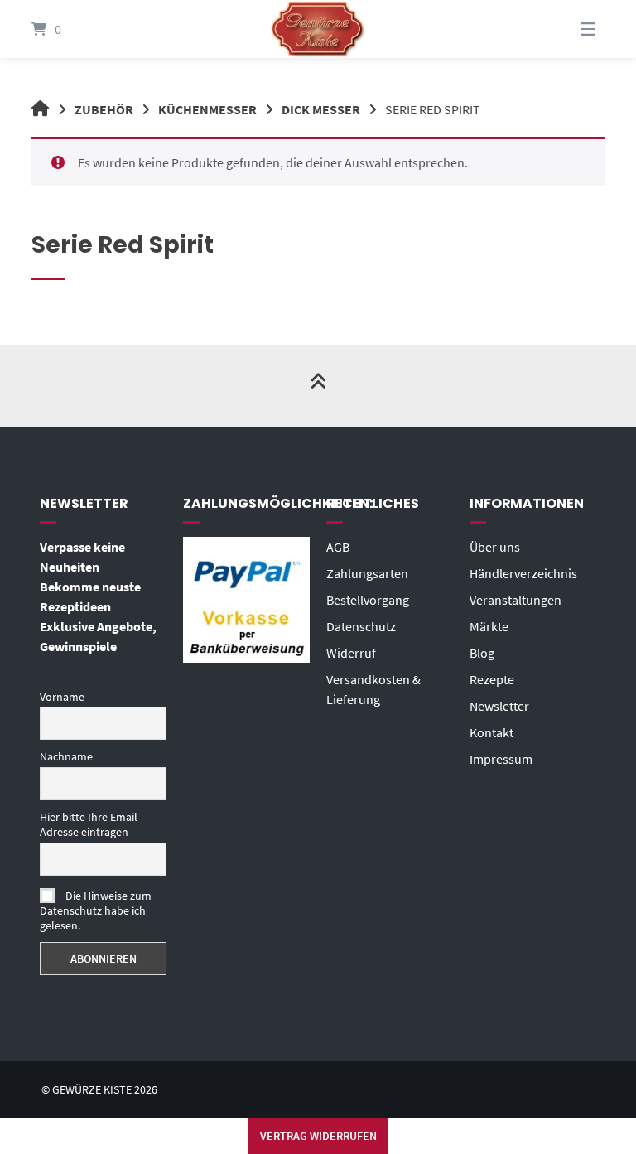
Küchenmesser (207, 109)
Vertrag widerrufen (318, 1135)
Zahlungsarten (367, 573)
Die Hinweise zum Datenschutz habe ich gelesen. (96, 910)
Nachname (66, 756)
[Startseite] (318, 29)
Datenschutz (361, 626)
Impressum (501, 759)
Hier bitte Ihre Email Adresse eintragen (88, 824)
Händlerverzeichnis (523, 573)
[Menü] (567, 29)
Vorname (62, 696)
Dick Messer (321, 109)
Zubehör (104, 109)
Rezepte (492, 679)
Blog (482, 653)
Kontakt (491, 732)
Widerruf (351, 653)
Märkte (489, 626)
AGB (337, 546)
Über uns (495, 546)
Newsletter (499, 706)
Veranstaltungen (515, 599)
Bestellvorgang (367, 599)
